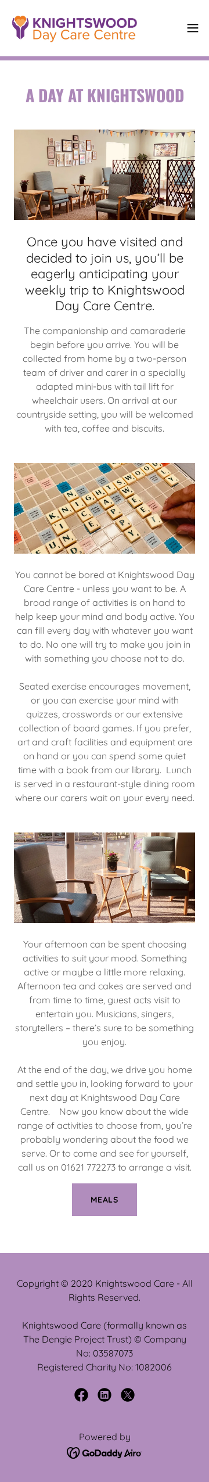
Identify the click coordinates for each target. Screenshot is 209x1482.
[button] (192, 28)
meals (104, 1199)
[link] (74, 28)
